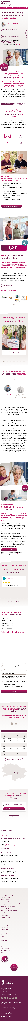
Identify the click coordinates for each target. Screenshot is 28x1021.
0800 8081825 (6, 992)
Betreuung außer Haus (20, 142)
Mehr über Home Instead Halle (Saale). (11, 36)
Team (9, 7)
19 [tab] (24, 598)
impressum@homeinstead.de (10, 994)
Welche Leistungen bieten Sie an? (9, 29)
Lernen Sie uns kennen (7, 285)
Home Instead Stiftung (5, 950)
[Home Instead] (6, 3)
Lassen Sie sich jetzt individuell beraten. (11, 206)
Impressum (18, 1012)
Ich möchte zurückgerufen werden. (15, 666)
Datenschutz (24, 1012)
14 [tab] (17, 598)
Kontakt (25, 7)
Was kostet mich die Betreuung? (9, 33)
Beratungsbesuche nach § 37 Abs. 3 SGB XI (10, 912)
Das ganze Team (10, 379)
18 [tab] (23, 598)
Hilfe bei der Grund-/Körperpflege (8, 906)
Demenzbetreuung (5, 901)
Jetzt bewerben (7, 808)
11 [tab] (17, 361)
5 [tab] (4, 598)
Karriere (2, 946)
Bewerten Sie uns (13, 601)
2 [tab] (14, 304)
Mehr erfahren (5, 202)
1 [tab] (13, 304)
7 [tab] (7, 598)
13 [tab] (20, 361)
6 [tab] (10, 361)
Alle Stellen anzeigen (13, 816)
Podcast (2, 936)
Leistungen (13, 7)
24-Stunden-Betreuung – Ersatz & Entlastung (10, 903)
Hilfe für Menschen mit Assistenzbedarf (9, 910)
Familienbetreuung (5, 904)
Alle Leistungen (7, 103)
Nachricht (18, 44)
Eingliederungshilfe (5, 934)
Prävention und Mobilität (6, 917)
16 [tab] (24, 361)
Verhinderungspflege (5, 915)
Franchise (3, 945)
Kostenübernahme (5, 929)
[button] (26, 3)
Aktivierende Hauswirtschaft (7, 895)
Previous (0, 140)
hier (18, 554)
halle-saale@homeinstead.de (11, 845)
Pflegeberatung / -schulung (6, 908)
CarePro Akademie (5, 948)
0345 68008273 (8, 42)
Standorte (3, 924)
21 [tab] (27, 598)
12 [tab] (14, 598)
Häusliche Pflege (4, 931)
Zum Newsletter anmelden (8, 1007)
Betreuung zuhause (7, 142)
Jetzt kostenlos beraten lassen (9, 549)
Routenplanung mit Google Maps (13, 759)
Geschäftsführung (17, 379)
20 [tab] (26, 598)
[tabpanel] (15, 58)
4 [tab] (7, 361)
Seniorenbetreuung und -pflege (21, 104)
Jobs (23, 7)
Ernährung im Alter (5, 925)
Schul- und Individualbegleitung (7, 913)
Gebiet (20, 7)
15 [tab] (23, 361)
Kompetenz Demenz (5, 927)
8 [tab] (13, 361)
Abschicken (14, 691)
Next (27, 140)
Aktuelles (17, 7)
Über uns (7, 8)
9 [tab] (14, 361)
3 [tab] (1, 598)
